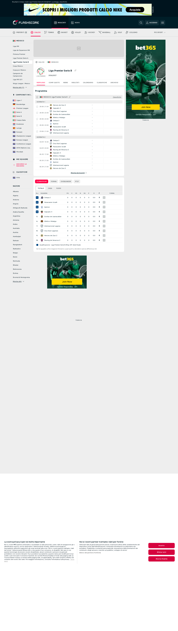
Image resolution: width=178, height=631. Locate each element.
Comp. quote (54, 82)
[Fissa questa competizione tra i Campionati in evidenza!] (75, 70)
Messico (55, 62)
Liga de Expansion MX (21, 50)
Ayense (47, 207)
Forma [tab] (54, 181)
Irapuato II (48, 212)
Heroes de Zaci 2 (50, 235)
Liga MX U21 (17, 79)
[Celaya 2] (42, 197)
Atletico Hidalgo (50, 221)
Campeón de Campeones (18, 74)
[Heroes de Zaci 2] (42, 235)
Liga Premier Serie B (21, 62)
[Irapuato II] (42, 211)
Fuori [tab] (58, 188)
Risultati (75, 82)
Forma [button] (111, 193)
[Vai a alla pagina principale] (28, 23)
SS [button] (85, 193)
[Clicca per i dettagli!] (79, 107)
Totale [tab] (41, 188)
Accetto (162, 545)
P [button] (88, 193)
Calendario (88, 82)
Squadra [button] (44, 193)
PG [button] (68, 193)
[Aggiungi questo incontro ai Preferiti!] (37, 106)
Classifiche (102, 82)
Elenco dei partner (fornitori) (90, 553)
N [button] (80, 193)
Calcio (41, 62)
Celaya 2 (47, 197)
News (65, 82)
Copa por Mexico (19, 70)
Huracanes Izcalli (50, 202)
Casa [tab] (50, 188)
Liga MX (16, 46)
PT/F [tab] (77, 181)
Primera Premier (19, 54)
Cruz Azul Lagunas (51, 231)
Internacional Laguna (52, 226)
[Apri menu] (162, 22)
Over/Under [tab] (66, 181)
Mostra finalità (161, 559)
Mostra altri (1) (18, 87)
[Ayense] (42, 207)
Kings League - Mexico (21, 83)
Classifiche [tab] (42, 181)
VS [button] (76, 193)
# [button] (36, 193)
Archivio (114, 82)
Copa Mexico (18, 66)
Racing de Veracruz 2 (52, 240)
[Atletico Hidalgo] (42, 221)
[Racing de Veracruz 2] (42, 240)
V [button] (71, 193)
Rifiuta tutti (161, 552)
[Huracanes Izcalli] (42, 202)
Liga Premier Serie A (20, 58)
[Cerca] (141, 22)
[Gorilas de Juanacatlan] (42, 216)
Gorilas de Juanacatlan (52, 216)
